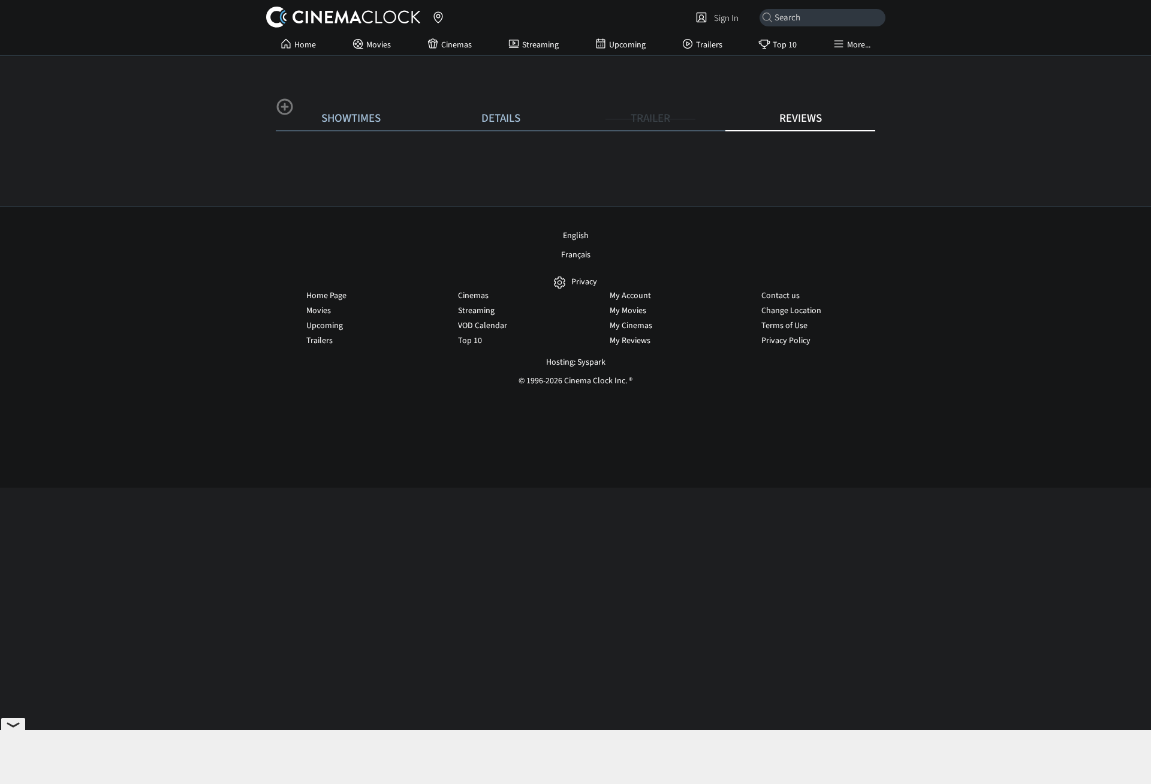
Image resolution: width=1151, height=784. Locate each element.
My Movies (628, 311)
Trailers (709, 45)
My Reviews (630, 341)
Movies (378, 45)
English (576, 236)
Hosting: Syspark (575, 362)
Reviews (800, 118)
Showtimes (351, 118)
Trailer (650, 118)
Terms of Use (784, 326)
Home (305, 45)
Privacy (584, 282)
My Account (630, 296)
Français (575, 255)
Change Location (791, 311)
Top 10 (785, 45)
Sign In (724, 18)
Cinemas (456, 45)
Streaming (540, 45)
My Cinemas (631, 326)
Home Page (326, 296)
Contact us (780, 296)
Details (500, 118)
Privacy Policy (785, 341)
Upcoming (627, 45)
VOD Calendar (482, 326)
